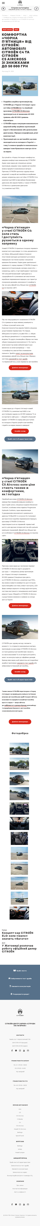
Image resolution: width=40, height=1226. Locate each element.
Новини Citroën (15, 15)
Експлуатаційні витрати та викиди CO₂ (20, 1175)
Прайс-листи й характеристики (20, 439)
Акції (25, 15)
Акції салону (33, 15)
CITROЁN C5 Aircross (21, 111)
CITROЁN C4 (16, 108)
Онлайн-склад (20, 431)
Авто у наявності (20, 1192)
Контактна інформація (20, 1189)
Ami (20, 1109)
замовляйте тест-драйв (18, 359)
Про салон (20, 1185)
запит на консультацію (24, 353)
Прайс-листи (21, 971)
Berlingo (20, 1132)
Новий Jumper (20, 1152)
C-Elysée (20, 1119)
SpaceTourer (20, 1136)
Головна (4, 15)
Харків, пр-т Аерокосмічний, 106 (19, 1039)
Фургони (20, 1141)
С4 (20, 1122)
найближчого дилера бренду (15, 705)
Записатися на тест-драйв (20, 1165)
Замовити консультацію (20, 1169)
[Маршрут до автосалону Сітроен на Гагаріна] (3, 8)
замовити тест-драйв (25, 663)
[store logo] (20, 3)
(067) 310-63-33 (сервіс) (19, 1046)
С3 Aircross (20, 1116)
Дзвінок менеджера (20, 368)
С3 (20, 1112)
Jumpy (20, 1149)
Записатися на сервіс (20, 1172)
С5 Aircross (20, 1126)
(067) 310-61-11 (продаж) (19, 1042)
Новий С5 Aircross (20, 1129)
